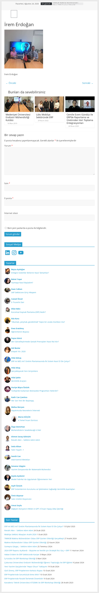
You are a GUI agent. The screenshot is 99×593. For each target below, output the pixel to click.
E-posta (8, 198)
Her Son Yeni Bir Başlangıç (22, 400)
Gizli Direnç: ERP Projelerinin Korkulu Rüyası (23, 570)
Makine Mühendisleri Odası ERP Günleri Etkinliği (25, 542)
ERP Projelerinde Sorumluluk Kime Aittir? (22, 574)
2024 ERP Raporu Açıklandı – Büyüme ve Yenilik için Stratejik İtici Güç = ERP (36, 550)
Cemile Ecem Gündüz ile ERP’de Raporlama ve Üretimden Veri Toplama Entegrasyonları (80, 119)
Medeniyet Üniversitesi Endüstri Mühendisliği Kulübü (18, 117)
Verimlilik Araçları (18, 381)
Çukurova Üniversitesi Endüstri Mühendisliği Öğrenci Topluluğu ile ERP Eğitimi (38, 562)
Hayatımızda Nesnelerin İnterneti (25, 410)
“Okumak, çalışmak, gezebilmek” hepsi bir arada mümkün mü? (38, 322)
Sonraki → (87, 83)
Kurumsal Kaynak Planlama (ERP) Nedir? (28, 312)
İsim (7, 183)
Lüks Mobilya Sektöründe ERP (44, 116)
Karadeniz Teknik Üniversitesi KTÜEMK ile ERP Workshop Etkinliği (32, 582)
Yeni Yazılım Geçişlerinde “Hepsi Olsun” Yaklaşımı (25, 566)
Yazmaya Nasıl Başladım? (22, 282)
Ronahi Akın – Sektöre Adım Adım (25, 440)
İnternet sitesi (11, 213)
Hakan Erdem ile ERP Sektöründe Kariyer (21, 554)
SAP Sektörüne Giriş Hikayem (23, 292)
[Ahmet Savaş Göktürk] (7, 14)
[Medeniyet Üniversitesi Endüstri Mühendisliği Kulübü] (19, 98)
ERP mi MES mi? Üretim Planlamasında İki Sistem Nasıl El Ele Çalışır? (40, 361)
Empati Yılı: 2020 (18, 351)
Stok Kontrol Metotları (20, 459)
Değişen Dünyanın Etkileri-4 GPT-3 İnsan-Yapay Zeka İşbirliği (37, 509)
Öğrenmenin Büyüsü (20, 332)
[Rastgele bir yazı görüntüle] (92, 14)
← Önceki (11, 83)
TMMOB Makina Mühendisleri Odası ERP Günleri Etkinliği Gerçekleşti (34, 538)
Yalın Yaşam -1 (17, 450)
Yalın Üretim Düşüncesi (21, 499)
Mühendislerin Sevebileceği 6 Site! (26, 430)
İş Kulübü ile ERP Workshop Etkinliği (19, 558)
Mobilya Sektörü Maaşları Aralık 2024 (20, 534)
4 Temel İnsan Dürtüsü (28, 420)
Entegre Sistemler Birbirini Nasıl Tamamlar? (30, 273)
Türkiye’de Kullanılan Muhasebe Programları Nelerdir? (34, 391)
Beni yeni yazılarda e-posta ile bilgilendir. (27, 228)
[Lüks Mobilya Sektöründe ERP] (49, 98)
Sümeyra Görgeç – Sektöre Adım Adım (20, 546)
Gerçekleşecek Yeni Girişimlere (24, 371)
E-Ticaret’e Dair (17, 302)
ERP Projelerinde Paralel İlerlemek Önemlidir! (23, 578)
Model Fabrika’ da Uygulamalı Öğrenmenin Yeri (31, 479)
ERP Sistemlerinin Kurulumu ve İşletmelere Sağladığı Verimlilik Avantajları (43, 489)
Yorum (8, 145)
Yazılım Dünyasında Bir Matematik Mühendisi (31, 469)
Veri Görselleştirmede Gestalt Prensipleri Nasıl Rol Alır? (35, 341)
